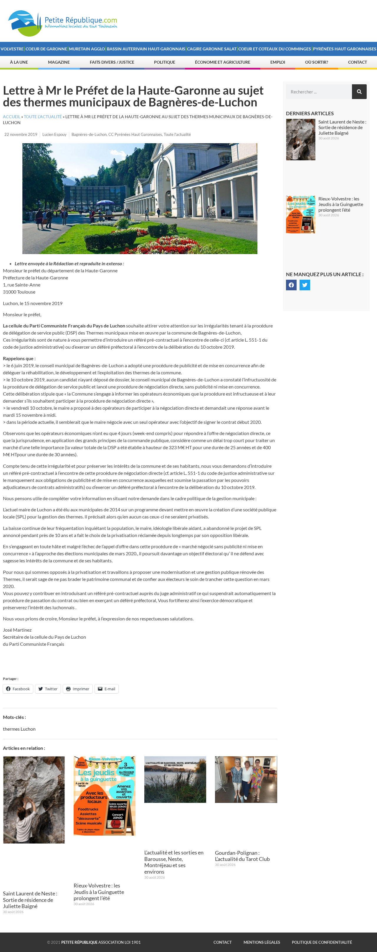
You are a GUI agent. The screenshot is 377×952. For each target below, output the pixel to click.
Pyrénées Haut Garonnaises (344, 48)
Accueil (11, 116)
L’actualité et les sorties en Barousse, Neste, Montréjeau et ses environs (174, 862)
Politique (164, 62)
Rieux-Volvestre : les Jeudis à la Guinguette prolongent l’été (99, 891)
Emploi (277, 62)
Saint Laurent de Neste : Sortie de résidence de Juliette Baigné (30, 899)
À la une (19, 62)
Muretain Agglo (87, 48)
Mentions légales (262, 942)
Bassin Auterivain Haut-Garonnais (146, 48)
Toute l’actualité (43, 116)
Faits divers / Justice (112, 62)
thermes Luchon (19, 729)
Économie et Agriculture (222, 62)
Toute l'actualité (177, 134)
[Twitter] (305, 285)
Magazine (59, 62)
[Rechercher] (359, 91)
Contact (357, 62)
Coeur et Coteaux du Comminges (274, 48)
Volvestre (12, 48)
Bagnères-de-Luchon (89, 134)
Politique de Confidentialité (322, 942)
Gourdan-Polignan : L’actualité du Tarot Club (242, 855)
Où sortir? (316, 62)
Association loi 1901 (101, 942)
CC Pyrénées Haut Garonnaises (135, 134)
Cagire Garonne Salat (212, 48)
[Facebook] (291, 285)
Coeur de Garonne (46, 48)
